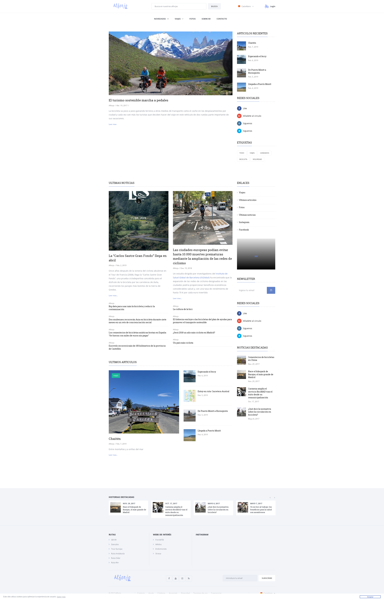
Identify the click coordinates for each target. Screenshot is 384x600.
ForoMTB (159, 539)
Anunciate (173, 593)
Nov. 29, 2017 (129, 503)
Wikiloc (158, 544)
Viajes (178, 18)
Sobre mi (206, 18)
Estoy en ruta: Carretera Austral (213, 391)
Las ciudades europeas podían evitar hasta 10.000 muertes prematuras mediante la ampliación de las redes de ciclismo (202, 256)
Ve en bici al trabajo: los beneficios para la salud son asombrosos (261, 510)
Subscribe (267, 578)
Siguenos (247, 123)
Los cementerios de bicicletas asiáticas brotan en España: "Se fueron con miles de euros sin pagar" (137, 334)
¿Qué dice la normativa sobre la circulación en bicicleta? (259, 411)
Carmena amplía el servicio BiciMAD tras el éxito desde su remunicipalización (260, 393)
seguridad (257, 159)
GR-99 (113, 539)
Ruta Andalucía (117, 553)
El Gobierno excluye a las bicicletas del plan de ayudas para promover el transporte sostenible (202, 321)
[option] (128, 508)
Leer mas (113, 124)
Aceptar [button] (370, 597)
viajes (252, 153)
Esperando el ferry (257, 56)
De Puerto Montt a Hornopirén (257, 71)
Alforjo (111, 105)
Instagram (244, 222)
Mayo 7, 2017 (256, 503)
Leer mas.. (113, 455)
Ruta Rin (115, 562)
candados (264, 153)
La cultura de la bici (183, 309)
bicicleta (243, 159)
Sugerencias (216, 593)
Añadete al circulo (252, 115)
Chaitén (252, 42)
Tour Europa (116, 549)
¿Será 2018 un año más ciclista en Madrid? (194, 332)
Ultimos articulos (247, 200)
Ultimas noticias (247, 214)
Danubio (115, 544)
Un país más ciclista (183, 342)
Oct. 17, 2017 (171, 503)
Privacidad (185, 593)
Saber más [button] (61, 597)
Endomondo (161, 549)
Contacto (222, 18)
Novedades (160, 18)
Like (245, 108)
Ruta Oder (115, 558)
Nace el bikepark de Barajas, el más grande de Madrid (260, 374)
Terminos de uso (200, 593)
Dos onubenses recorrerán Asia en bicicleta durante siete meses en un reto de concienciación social (137, 321)
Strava (158, 553)
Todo (241, 153)
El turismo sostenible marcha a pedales (138, 100)
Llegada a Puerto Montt (259, 84)
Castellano (268, 593)
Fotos (192, 18)
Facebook (244, 229)
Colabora (161, 593)
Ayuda (151, 593)
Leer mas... (113, 295)
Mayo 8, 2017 (214, 503)
